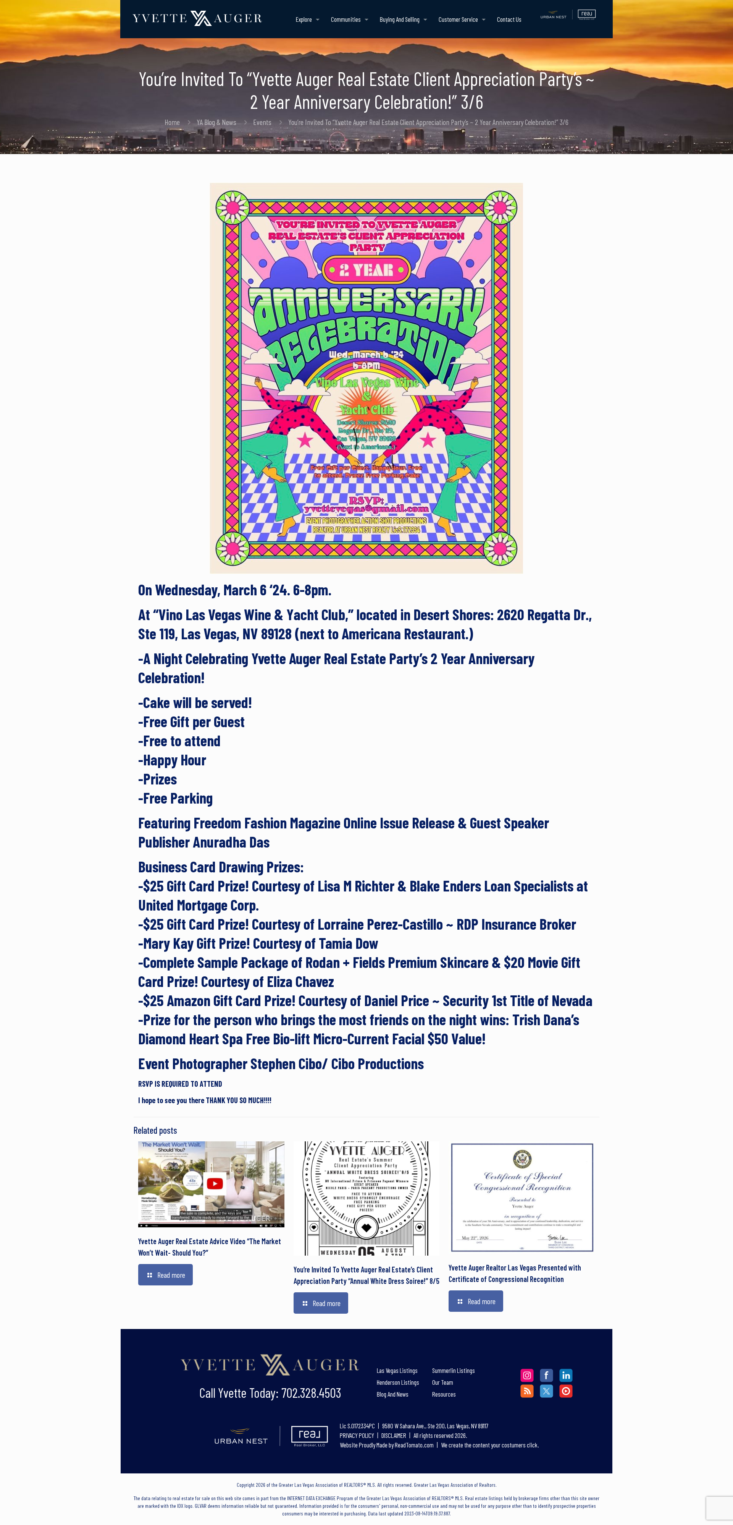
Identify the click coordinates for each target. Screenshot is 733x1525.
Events (262, 121)
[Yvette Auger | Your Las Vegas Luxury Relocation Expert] (197, 17)
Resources (444, 1394)
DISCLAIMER (393, 1435)
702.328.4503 (311, 1392)
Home (172, 121)
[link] (270, 1365)
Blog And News (392, 1394)
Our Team (442, 1382)
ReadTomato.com (414, 1445)
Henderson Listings (398, 1382)
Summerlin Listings (453, 1370)
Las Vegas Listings (397, 1370)
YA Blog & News (216, 121)
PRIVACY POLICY (357, 1435)
